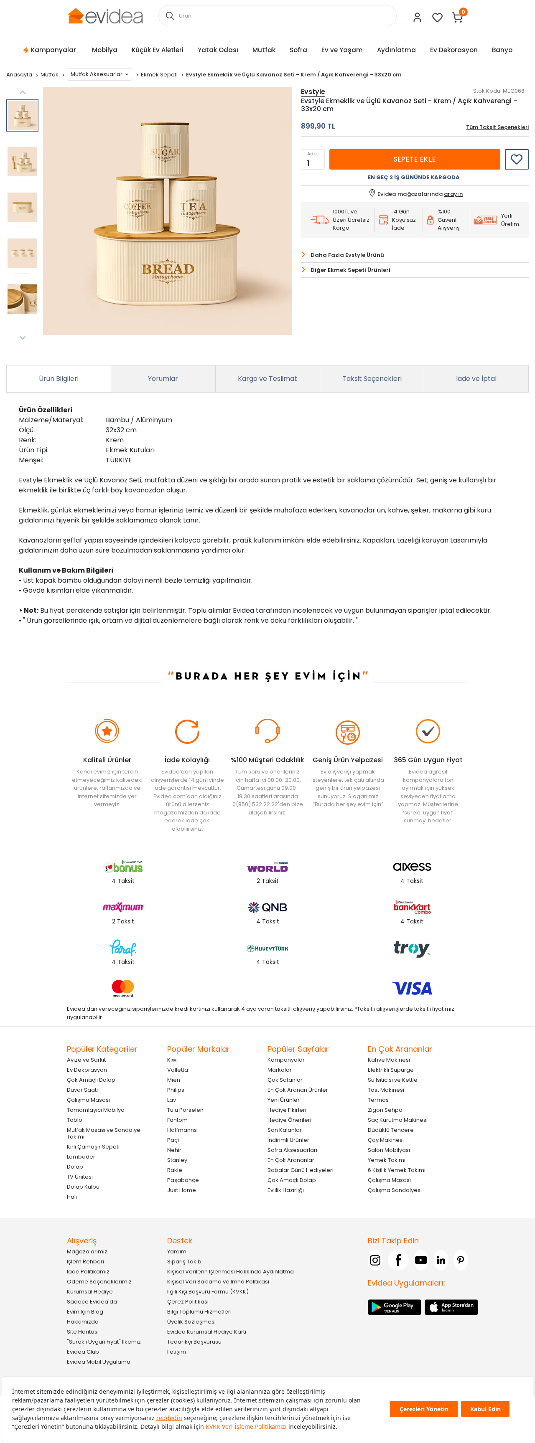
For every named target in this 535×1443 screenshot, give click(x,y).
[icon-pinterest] (461, 1260)
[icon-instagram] (375, 1260)
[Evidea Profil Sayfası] (417, 17)
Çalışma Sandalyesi (395, 1190)
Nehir (174, 1150)
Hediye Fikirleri (287, 1110)
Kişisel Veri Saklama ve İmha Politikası (218, 1282)
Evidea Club (83, 1352)
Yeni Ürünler (284, 1100)
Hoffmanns (182, 1130)
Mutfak (263, 50)
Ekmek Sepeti (160, 75)
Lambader (81, 1157)
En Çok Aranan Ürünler (298, 1090)
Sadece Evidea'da (92, 1302)
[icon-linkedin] (440, 1260)
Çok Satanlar (285, 1080)
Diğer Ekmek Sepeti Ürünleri (350, 270)
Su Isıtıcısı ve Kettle (393, 1080)
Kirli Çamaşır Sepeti (93, 1147)
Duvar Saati (82, 1090)
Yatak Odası (218, 50)
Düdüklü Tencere (391, 1130)
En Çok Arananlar (291, 1160)
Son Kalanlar (285, 1130)
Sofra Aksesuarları (292, 1150)
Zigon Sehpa (385, 1110)
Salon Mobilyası (389, 1150)
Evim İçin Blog (85, 1312)
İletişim (176, 1352)
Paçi (173, 1140)
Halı (72, 1197)
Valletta (177, 1070)
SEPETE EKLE (414, 159)
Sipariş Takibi (185, 1261)
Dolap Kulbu (83, 1187)
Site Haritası (83, 1332)
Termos (378, 1100)
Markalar (280, 1070)
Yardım (176, 1251)
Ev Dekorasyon (454, 50)
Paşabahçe (183, 1180)
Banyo (502, 50)
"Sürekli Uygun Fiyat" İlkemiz (104, 1342)
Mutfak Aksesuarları (97, 74)
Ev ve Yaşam (342, 50)
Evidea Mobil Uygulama (98, 1362)
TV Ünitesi (80, 1177)
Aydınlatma (396, 50)
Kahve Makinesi (389, 1060)
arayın (453, 194)
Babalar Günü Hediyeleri (301, 1170)
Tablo (74, 1120)
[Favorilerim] (437, 17)
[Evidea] (105, 15)
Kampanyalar (53, 50)
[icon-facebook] (398, 1260)
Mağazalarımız (87, 1251)
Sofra (298, 50)
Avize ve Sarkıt (86, 1060)
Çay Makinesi (386, 1140)
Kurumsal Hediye (90, 1292)
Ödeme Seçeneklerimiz (99, 1282)
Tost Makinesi (386, 1090)
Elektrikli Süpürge (391, 1070)
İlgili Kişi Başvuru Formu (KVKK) (208, 1292)
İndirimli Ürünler (288, 1140)
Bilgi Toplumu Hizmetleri (199, 1312)
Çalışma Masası (88, 1100)
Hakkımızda (83, 1322)
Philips (175, 1090)
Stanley (177, 1160)
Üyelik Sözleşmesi (191, 1322)
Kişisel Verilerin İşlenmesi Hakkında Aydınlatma (230, 1272)
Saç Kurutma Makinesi (398, 1120)
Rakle (174, 1170)
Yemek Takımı (386, 1160)
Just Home (181, 1190)
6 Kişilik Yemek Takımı (396, 1170)
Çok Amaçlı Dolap (91, 1080)
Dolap (75, 1167)
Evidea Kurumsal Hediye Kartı (206, 1332)
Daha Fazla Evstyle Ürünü (347, 255)
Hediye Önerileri (289, 1120)
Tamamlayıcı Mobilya (96, 1110)
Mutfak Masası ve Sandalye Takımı (103, 1133)
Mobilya (104, 50)
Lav (171, 1100)
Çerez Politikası (188, 1302)
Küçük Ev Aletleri (157, 50)
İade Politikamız (88, 1272)
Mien (173, 1080)
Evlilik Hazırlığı (286, 1190)
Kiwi (172, 1060)
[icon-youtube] (421, 1260)
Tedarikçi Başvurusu (194, 1342)
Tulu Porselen (185, 1110)
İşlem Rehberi (85, 1261)
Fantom (177, 1120)
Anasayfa (19, 75)
